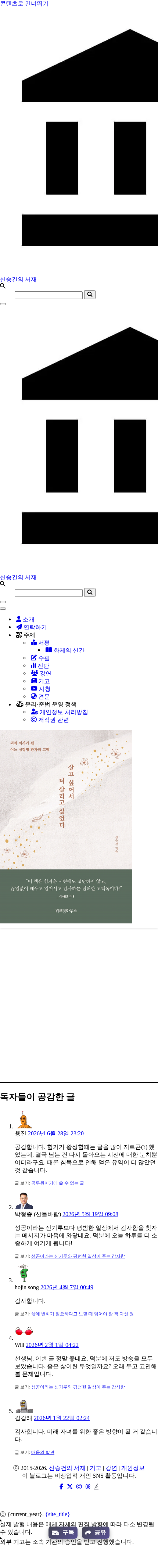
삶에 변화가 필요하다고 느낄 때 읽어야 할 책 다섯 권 (82, 1313)
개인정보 (133, 1468)
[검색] (3, 287)
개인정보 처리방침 (63, 712)
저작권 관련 (53, 720)
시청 (44, 689)
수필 (43, 658)
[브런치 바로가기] (96, 1487)
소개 (28, 619)
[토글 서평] (128, 643)
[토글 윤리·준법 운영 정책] (128, 705)
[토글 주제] (128, 635)
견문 (43, 696)
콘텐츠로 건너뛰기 (24, 3)
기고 (43, 681)
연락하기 (34, 627)
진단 (42, 666)
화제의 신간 (68, 650)
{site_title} (57, 1514)
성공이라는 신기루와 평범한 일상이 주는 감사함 (78, 1256)
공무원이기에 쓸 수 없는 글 (57, 1183)
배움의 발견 (42, 1452)
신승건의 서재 (67, 1468)
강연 (44, 673)
